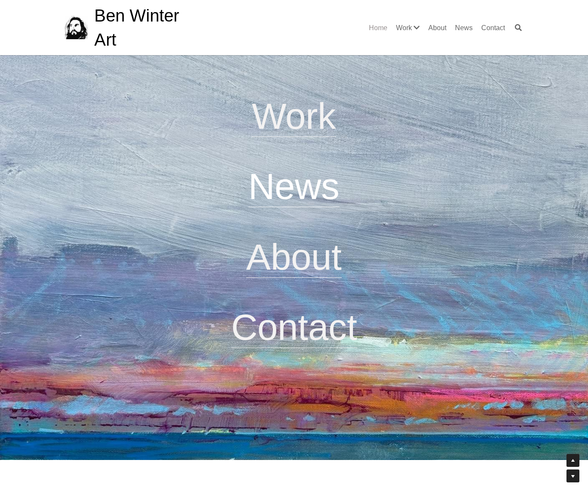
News (294, 186)
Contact (294, 327)
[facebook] (283, 432)
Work (294, 116)
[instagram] (304, 432)
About (294, 256)
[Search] (518, 27)
